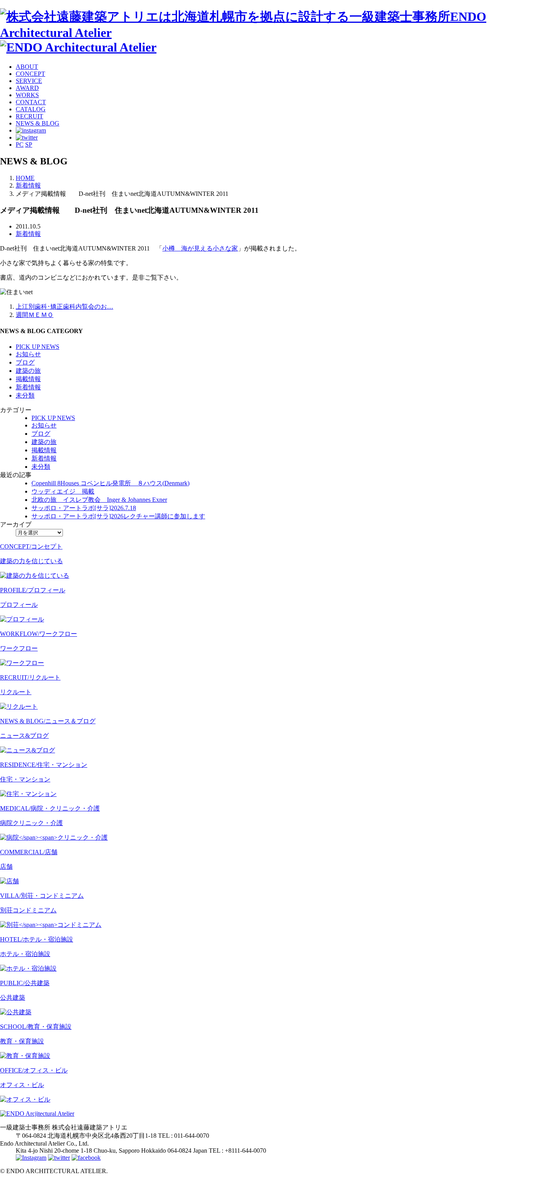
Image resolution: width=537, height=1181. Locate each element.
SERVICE (29, 80)
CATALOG (31, 109)
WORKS (27, 95)
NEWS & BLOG (37, 123)
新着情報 (28, 233)
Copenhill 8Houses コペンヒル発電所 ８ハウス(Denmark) (110, 483)
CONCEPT (30, 73)
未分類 (25, 395)
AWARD (27, 88)
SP (28, 144)
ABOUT (27, 66)
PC (20, 144)
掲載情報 (28, 379)
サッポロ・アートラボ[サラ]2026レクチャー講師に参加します (118, 516)
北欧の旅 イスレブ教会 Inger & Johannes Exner (99, 499)
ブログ (25, 362)
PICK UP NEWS (37, 346)
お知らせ (28, 354)
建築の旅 (28, 370)
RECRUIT (29, 116)
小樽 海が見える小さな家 (200, 248)
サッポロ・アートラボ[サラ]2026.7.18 (83, 508)
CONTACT (31, 102)
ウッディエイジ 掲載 (62, 491)
